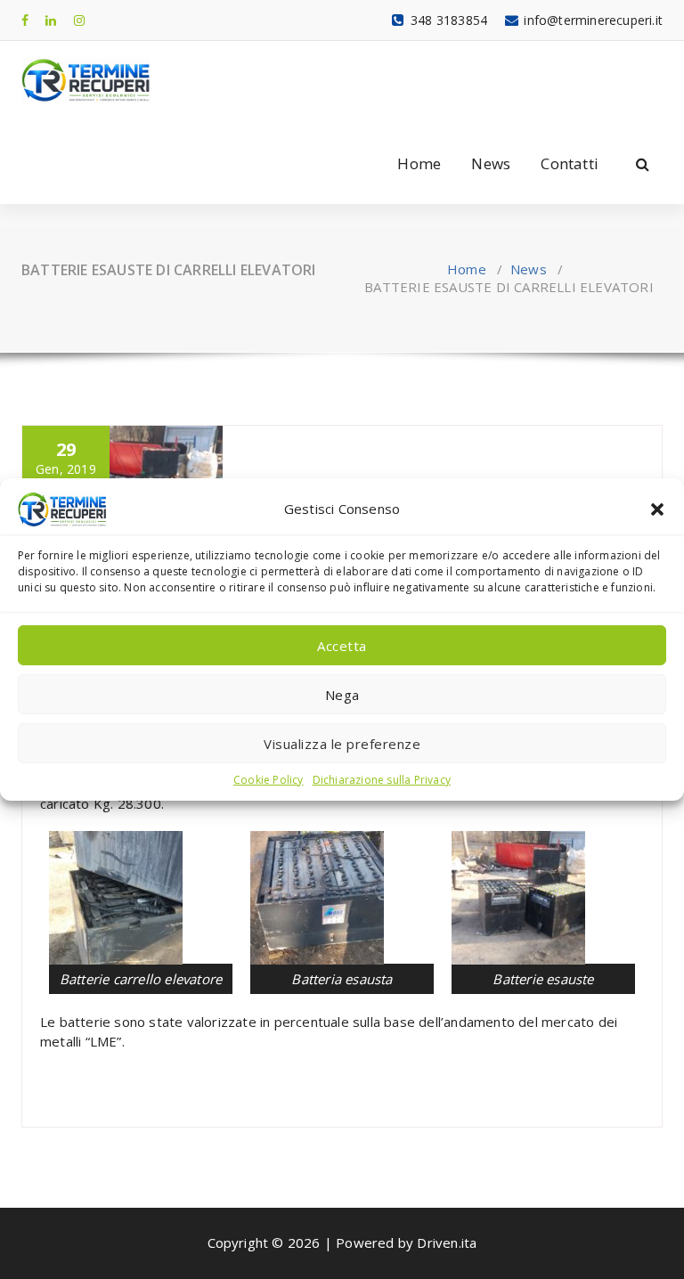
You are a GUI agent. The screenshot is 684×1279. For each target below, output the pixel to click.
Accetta (342, 645)
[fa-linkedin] (50, 20)
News (490, 163)
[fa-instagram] (79, 20)
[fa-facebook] (24, 20)
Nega (342, 694)
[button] (657, 509)
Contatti (569, 163)
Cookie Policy (268, 779)
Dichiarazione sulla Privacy (382, 779)
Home (419, 163)
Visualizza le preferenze (342, 743)
